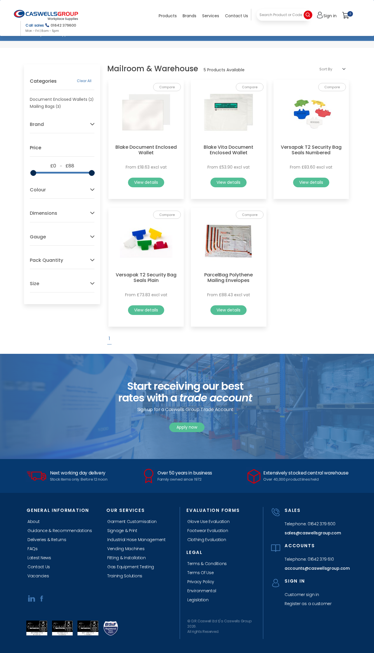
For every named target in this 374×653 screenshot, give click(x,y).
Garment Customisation (132, 521)
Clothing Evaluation (206, 540)
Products (168, 16)
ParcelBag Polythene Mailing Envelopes (228, 277)
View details (146, 182)
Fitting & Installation (126, 558)
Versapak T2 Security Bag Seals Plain (146, 277)
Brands (189, 16)
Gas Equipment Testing (130, 567)
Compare (167, 87)
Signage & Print (122, 531)
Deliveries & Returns (46, 540)
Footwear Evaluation (207, 531)
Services (210, 16)
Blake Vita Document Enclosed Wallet (228, 150)
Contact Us (236, 16)
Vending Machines (126, 549)
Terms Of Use (200, 573)
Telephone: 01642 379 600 (310, 524)
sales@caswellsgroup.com (313, 533)
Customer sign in (302, 594)
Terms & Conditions (207, 564)
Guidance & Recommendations (59, 531)
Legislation (198, 600)
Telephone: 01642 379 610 (309, 559)
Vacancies (38, 576)
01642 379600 (63, 25)
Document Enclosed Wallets (58, 99)
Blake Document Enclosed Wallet (146, 150)
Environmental (201, 591)
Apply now (186, 427)
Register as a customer (308, 604)
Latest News (39, 558)
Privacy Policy (200, 582)
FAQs (32, 549)
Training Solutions (124, 576)
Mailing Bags (42, 106)
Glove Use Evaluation (208, 521)
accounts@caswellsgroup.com (315, 568)
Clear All (84, 80)
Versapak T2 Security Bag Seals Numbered (311, 150)
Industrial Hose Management (136, 540)
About (33, 521)
